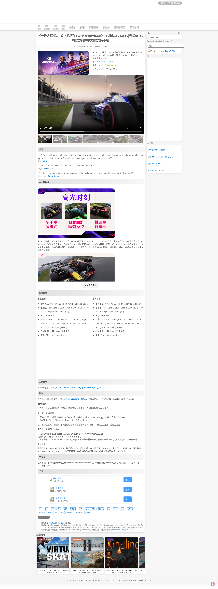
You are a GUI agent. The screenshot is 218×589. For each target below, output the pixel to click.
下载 (128, 479)
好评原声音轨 (89, 509)
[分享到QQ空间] (42, 517)
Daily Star (48, 168)
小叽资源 (52, 523)
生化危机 (161, 51)
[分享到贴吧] (48, 517)
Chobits (60, 523)
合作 (65, 509)
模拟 (122, 509)
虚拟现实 (70, 512)
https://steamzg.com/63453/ (123, 530)
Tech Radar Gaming (52, 175)
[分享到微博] (39, 517)
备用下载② (60, 497)
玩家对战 (42, 512)
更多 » (180, 33)
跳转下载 (57, 478)
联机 (169, 51)
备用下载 (59, 488)
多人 (80, 509)
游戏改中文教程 (154, 164)
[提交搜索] (149, 49)
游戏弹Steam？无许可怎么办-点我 (160, 157)
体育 (46, 509)
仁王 (166, 51)
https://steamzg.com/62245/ (73, 398)
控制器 (115, 509)
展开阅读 (91, 285)
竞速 (62, 512)
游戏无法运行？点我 (156, 170)
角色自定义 (80, 512)
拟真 (108, 509)
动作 (52, 509)
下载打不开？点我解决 (156, 150)
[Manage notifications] (213, 584)
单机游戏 (89, 47)
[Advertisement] (91, 358)
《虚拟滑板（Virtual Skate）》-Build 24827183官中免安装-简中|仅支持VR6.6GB (53, 571)
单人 (59, 509)
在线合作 (73, 509)
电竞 (49, 512)
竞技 (55, 512)
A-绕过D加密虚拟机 (79, 47)
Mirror (45, 161)
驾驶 (88, 512)
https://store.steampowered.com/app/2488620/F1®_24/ (76, 387)
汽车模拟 (130, 509)
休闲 (40, 509)
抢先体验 (101, 509)
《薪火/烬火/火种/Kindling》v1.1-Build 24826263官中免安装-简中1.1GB (121, 571)
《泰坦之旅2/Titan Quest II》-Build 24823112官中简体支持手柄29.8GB (87, 571)
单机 (173, 51)
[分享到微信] (45, 517)
